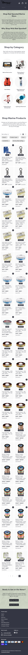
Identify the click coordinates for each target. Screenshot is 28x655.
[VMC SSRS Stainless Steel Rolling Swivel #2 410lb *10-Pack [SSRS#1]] (21, 176)
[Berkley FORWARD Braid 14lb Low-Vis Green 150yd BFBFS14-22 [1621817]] (21, 560)
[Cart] (22, 3)
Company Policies (5, 626)
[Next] (20, 576)
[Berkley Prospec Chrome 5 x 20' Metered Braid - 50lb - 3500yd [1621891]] (21, 474)
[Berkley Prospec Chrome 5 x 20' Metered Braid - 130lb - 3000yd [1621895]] (21, 430)
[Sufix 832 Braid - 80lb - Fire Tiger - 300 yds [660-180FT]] (21, 327)
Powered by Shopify (5, 652)
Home (2, 615)
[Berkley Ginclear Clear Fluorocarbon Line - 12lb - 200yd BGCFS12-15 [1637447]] (7, 155)
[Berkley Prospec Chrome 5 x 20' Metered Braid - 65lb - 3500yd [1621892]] (7, 474)
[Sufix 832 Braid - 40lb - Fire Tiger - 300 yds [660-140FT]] (7, 369)
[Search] (25, 7)
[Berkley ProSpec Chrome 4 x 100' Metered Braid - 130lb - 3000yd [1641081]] (7, 517)
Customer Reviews (5, 624)
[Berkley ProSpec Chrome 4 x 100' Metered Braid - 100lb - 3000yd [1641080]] (21, 517)
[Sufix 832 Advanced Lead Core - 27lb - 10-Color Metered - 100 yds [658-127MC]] (7, 327)
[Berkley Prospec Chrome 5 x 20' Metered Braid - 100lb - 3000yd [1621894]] (7, 452)
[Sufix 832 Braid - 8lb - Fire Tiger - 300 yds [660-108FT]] (21, 410)
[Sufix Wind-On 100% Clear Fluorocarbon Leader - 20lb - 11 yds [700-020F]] (7, 262)
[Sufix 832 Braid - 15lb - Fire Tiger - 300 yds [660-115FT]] (21, 389)
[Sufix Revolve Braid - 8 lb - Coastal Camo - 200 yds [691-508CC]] (7, 305)
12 (17, 576)
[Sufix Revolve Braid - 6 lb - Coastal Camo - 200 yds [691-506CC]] (21, 305)
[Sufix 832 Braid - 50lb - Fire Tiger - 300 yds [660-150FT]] (21, 348)
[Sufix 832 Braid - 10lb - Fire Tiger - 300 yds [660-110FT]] (7, 410)
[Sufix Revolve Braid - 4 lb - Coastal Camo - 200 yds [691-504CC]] (7, 197)
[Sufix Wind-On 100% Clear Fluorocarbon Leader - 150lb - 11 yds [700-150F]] (21, 197)
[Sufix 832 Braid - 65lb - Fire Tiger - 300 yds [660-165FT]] (7, 348)
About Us (3, 617)
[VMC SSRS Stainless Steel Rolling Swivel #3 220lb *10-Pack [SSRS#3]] (21, 154)
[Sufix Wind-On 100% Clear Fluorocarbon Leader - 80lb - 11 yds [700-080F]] (7, 218)
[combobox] (14, 7)
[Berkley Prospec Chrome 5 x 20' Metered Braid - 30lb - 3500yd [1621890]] (7, 495)
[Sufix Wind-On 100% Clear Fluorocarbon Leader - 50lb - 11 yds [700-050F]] (7, 240)
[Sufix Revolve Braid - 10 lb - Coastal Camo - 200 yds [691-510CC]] (21, 283)
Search (2, 614)
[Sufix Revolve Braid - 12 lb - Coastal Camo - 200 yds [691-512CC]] (7, 283)
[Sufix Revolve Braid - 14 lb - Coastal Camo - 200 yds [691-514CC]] (21, 262)
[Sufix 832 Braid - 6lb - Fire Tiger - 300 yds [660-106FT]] (7, 430)
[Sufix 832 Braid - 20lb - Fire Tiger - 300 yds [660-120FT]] (7, 389)
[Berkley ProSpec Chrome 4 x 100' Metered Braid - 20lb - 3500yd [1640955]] (21, 539)
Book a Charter (4, 619)
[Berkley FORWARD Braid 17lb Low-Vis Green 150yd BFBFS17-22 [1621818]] (7, 560)
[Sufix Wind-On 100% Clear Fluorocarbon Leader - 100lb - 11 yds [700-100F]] (21, 218)
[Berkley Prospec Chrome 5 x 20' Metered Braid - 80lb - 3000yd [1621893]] (21, 452)
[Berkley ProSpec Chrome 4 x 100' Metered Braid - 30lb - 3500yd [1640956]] (7, 539)
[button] (4, 137)
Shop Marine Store (5, 622)
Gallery (2, 620)
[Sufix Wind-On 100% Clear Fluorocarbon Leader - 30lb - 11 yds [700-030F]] (21, 240)
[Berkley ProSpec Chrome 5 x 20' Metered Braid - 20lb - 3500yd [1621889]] (21, 495)
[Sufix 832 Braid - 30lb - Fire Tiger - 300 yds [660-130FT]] (21, 369)
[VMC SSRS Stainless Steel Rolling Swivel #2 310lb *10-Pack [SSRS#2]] (7, 176)
